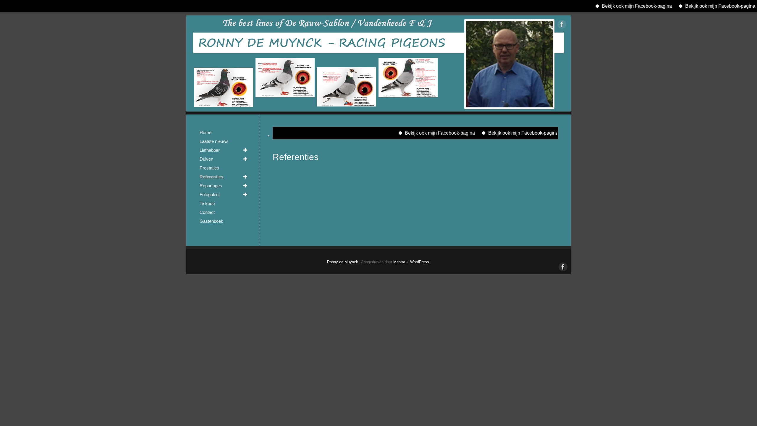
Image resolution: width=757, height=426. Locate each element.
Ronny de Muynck (342, 262)
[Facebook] (561, 25)
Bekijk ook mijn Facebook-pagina (622, 6)
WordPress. (420, 262)
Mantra (399, 262)
